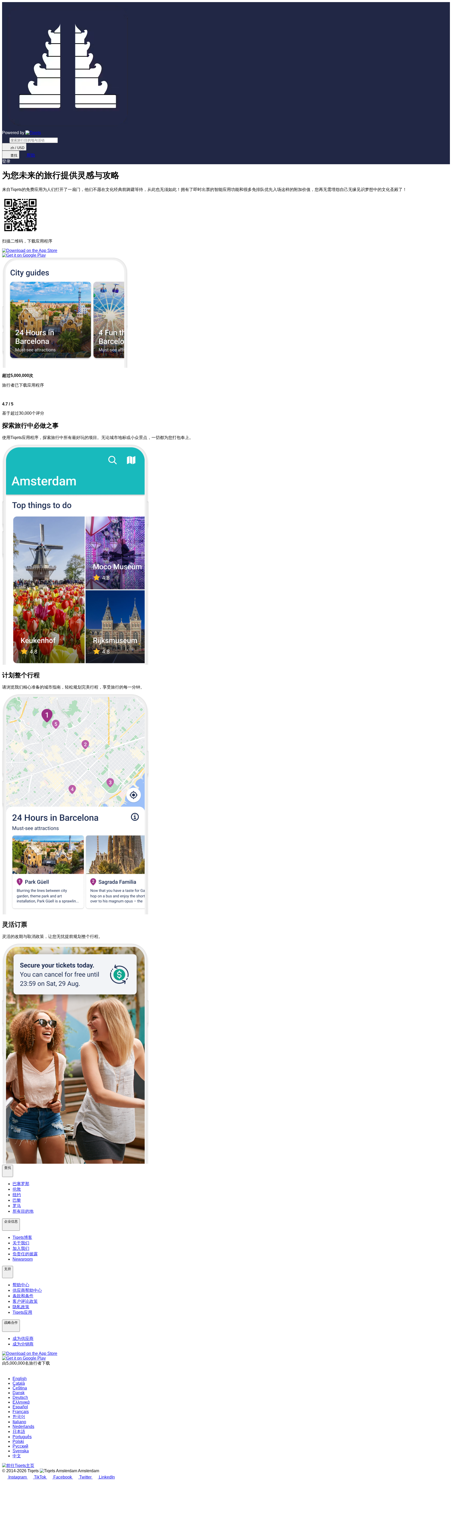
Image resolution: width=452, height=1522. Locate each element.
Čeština (20, 1388)
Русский (20, 1446)
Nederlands (23, 1426)
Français (21, 1411)
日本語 (19, 1431)
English (20, 1378)
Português (22, 1437)
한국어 (19, 1416)
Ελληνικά (21, 1402)
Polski (18, 1441)
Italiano (19, 1422)
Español (20, 1407)
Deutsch (20, 1397)
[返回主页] (33, 132)
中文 (17, 1456)
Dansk (19, 1393)
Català (19, 1383)
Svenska (21, 1451)
